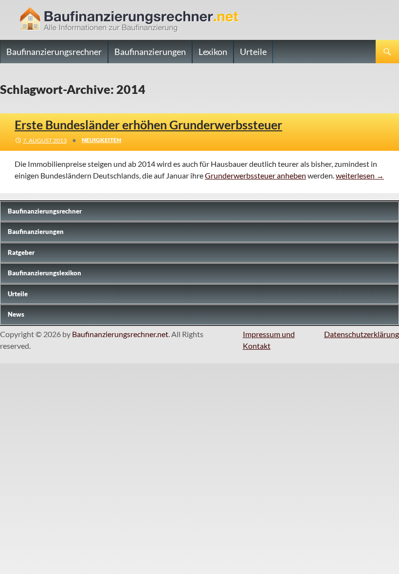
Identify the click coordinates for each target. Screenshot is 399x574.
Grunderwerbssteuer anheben (255, 175)
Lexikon (213, 51)
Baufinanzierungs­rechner (45, 211)
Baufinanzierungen (150, 51)
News (16, 314)
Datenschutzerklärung (361, 334)
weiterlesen (360, 175)
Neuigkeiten (101, 140)
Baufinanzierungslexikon (44, 273)
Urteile (253, 51)
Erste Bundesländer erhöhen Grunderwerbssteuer (148, 124)
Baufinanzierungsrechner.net (120, 334)
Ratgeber (21, 252)
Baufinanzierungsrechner (54, 51)
